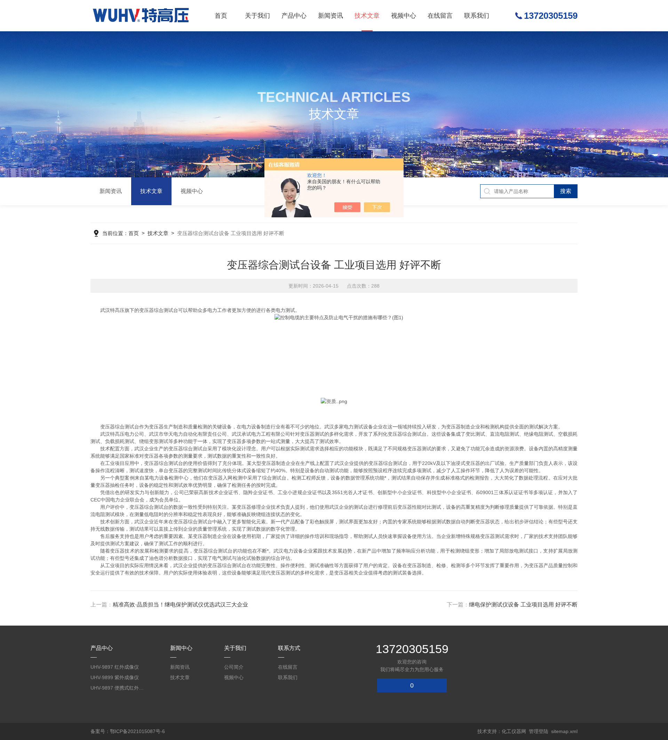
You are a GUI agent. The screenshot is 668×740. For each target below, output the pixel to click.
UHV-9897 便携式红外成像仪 (118, 688)
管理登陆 (538, 731)
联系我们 (476, 15)
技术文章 (367, 15)
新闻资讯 (330, 15)
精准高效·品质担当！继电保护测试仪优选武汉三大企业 (180, 605)
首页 (221, 15)
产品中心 (294, 15)
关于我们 (257, 15)
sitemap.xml (564, 731)
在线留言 (440, 15)
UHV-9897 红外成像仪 (114, 667)
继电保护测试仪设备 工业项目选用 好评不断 (523, 605)
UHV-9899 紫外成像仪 (114, 677)
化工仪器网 (514, 731)
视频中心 (403, 15)
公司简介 (234, 667)
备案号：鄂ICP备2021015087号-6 (127, 731)
